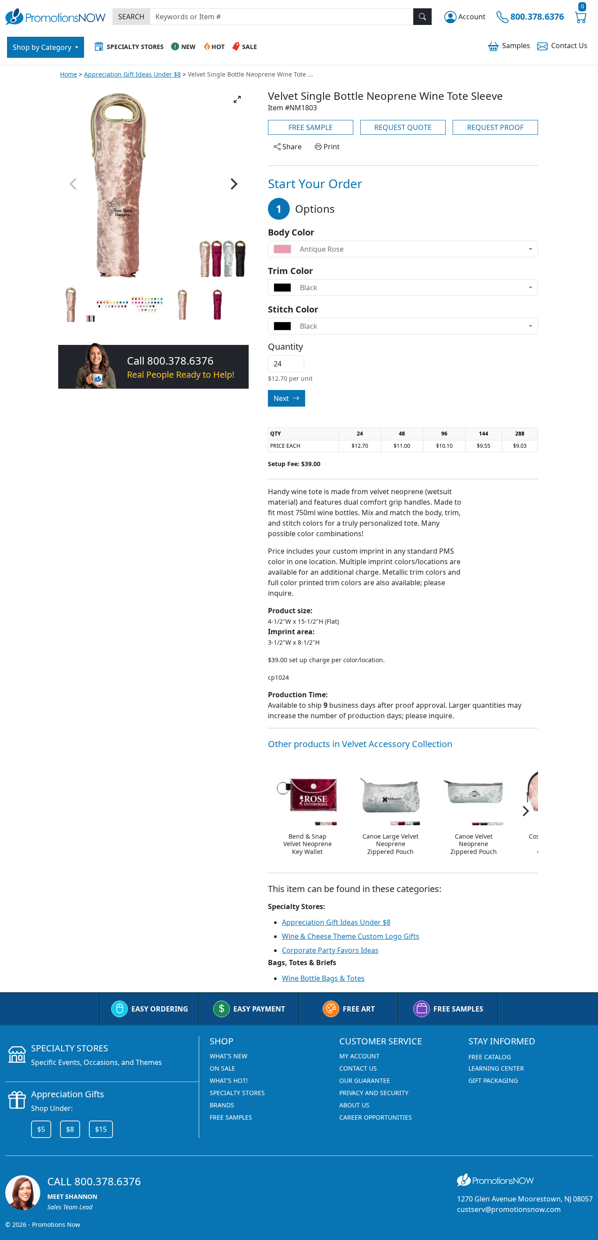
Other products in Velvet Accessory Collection (360, 744)
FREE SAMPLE (310, 127)
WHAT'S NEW (228, 1056)
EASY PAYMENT (259, 1009)
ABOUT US (354, 1105)
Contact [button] (569, 45)
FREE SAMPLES (458, 1009)
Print (331, 146)
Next (282, 398)
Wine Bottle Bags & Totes (323, 978)
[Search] (422, 16)
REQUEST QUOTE (403, 127)
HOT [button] (218, 46)
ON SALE (222, 1068)
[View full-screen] (237, 99)
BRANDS (222, 1105)
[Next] (233, 184)
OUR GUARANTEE (364, 1080)
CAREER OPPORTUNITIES (375, 1117)
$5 (41, 1129)
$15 (101, 1129)
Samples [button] (516, 45)
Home (68, 74)
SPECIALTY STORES (237, 1093)
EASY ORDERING (159, 1009)
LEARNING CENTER (496, 1068)
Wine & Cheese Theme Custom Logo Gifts (350, 936)
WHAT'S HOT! (229, 1080)
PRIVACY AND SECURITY (373, 1093)
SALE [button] (249, 46)
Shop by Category (43, 47)
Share (291, 146)
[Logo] (55, 15)
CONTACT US (358, 1068)
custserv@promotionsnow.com (509, 1209)
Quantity (285, 346)
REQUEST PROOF (495, 127)
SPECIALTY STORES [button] (135, 46)
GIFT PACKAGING (493, 1080)
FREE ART (359, 1009)
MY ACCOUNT (359, 1056)
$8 (70, 1129)
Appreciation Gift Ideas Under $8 (132, 74)
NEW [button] (188, 46)
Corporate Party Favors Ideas (330, 950)
